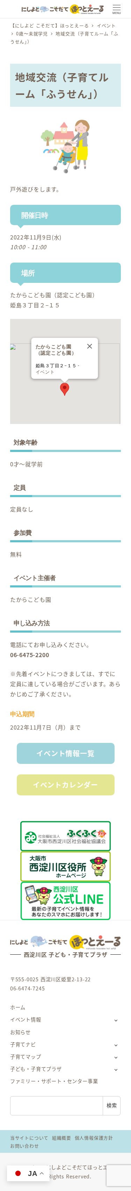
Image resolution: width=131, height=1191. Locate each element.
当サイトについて (29, 1137)
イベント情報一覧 (65, 753)
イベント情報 (25, 1019)
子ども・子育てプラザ (36, 1068)
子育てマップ (25, 1056)
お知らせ (20, 1032)
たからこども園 (30, 599)
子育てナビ (23, 1044)
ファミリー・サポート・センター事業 (54, 1081)
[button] (64, 389)
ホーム (18, 1007)
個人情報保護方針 (94, 1137)
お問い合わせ (24, 1145)
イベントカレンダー (65, 785)
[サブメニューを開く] (116, 1020)
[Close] (89, 346)
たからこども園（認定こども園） (54, 295)
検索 (112, 1105)
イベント (44, 372)
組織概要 (61, 1137)
